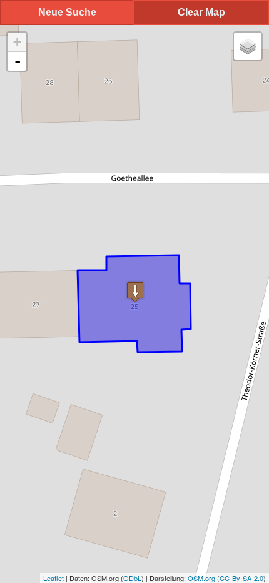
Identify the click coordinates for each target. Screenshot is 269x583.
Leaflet (53, 578)
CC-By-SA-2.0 (241, 578)
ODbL (132, 578)
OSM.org (201, 578)
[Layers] (247, 46)
